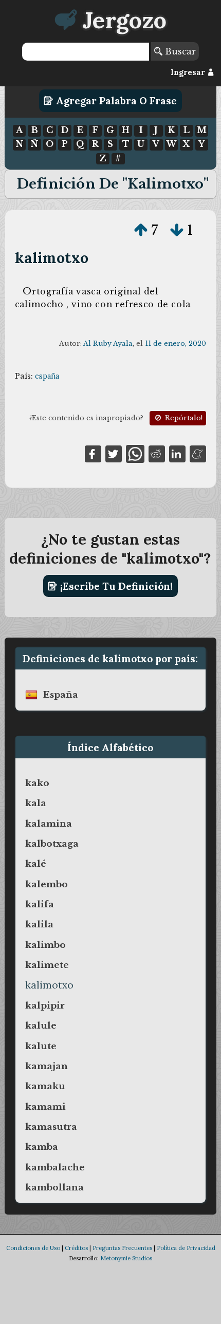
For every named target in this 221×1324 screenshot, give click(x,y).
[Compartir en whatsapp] (135, 453)
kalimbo (45, 944)
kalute (41, 1046)
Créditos (76, 1248)
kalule (41, 1025)
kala (35, 803)
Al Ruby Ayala (108, 343)
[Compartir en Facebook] (93, 453)
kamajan (46, 1066)
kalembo (46, 884)
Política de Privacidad (186, 1248)
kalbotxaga (52, 843)
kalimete (47, 965)
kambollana (54, 1187)
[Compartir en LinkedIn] (177, 453)
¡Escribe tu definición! (115, 586)
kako (37, 783)
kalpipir (45, 1005)
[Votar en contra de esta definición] (176, 230)
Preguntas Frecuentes (122, 1248)
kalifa (39, 904)
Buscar (179, 51)
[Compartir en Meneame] (198, 453)
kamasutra (51, 1126)
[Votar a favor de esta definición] (141, 230)
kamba (41, 1146)
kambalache (55, 1167)
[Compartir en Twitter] (113, 453)
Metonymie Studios (126, 1258)
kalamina (48, 823)
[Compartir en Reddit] (157, 453)
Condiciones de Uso (33, 1248)
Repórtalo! (182, 418)
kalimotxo (52, 257)
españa (47, 376)
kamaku (45, 1086)
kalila (39, 924)
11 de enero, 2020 (175, 343)
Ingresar (189, 72)
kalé (35, 863)
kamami (45, 1106)
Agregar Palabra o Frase (115, 101)
